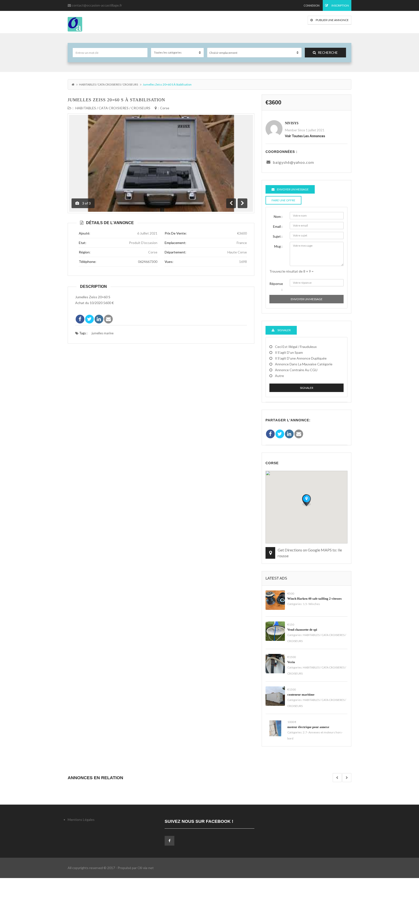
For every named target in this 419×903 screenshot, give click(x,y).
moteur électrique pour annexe (308, 727)
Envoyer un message (306, 299)
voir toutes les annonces (305, 136)
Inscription (340, 5)
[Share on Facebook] (80, 319)
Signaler (306, 388)
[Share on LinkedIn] (99, 319)
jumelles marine (102, 333)
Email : (277, 226)
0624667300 (147, 261)
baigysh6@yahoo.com (293, 162)
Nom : (278, 216)
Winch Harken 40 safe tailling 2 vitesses (314, 598)
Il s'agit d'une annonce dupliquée (301, 358)
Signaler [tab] (284, 330)
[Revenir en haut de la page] (403, 873)
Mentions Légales (81, 819)
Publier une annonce (332, 20)
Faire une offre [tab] (283, 200)
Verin (291, 662)
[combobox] (254, 52)
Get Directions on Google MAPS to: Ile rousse (310, 553)
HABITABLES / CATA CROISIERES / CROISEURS (108, 84)
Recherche (328, 52)
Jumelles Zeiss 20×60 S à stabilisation (116, 99)
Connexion (312, 5)
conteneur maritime (300, 694)
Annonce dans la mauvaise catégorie (303, 364)
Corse (164, 108)
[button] (306, 500)
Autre (279, 376)
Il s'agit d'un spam (289, 352)
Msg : (278, 246)
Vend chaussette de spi (302, 629)
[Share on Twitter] (89, 319)
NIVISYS (291, 123)
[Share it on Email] (108, 319)
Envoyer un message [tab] (293, 189)
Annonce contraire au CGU (296, 370)
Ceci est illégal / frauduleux (296, 347)
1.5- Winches (311, 604)
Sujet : (277, 236)
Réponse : (276, 286)
